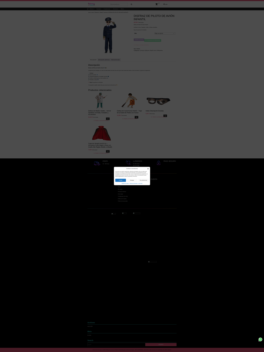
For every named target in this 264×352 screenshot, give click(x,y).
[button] (148, 168)
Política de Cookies (125, 183)
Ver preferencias (143, 180)
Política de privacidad (134, 183)
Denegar (132, 180)
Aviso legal (140, 183)
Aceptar (120, 180)
